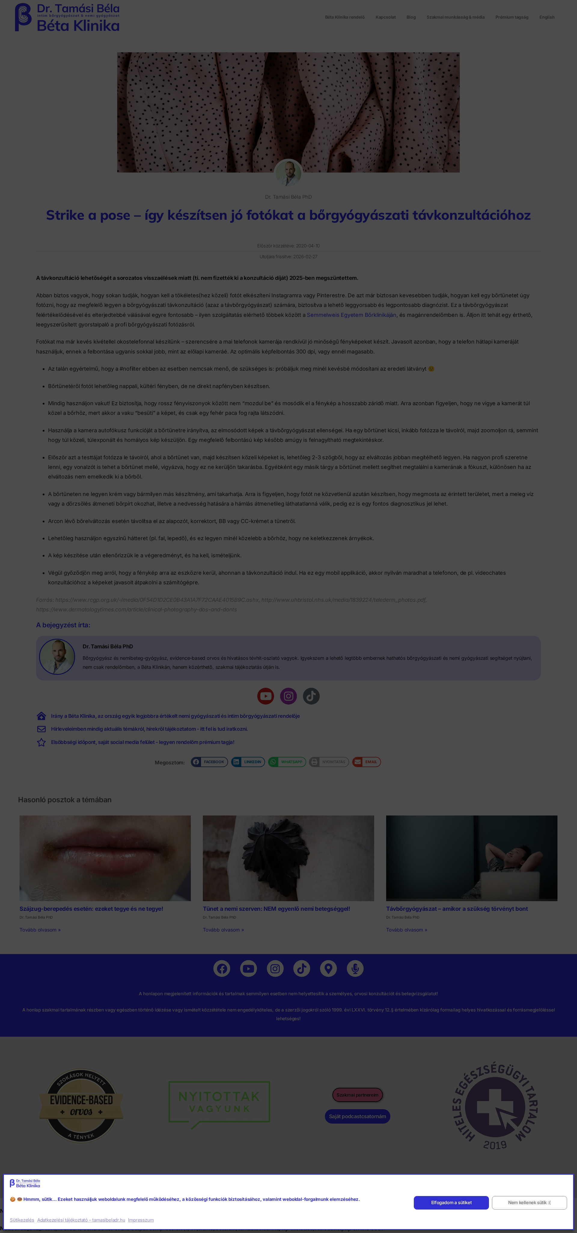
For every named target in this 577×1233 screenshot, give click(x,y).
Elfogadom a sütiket (451, 1203)
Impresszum (141, 1220)
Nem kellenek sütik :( (529, 1203)
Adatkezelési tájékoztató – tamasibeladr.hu (81, 1220)
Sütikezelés (22, 1220)
